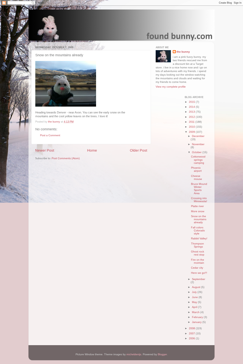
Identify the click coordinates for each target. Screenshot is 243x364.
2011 (192, 121)
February (198, 317)
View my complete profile (171, 86)
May (195, 302)
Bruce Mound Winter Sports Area (199, 189)
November (198, 144)
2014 (192, 106)
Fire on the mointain (197, 261)
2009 (192, 132)
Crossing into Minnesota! (199, 200)
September (198, 279)
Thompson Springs (197, 245)
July (194, 292)
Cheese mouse (196, 177)
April (195, 307)
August (196, 287)
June (195, 297)
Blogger (162, 354)
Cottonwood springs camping (198, 159)
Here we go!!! (199, 272)
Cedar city (197, 267)
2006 (192, 338)
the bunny (183, 51)
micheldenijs (133, 354)
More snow (197, 211)
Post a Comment (50, 135)
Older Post (138, 150)
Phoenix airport (196, 169)
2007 (192, 333)
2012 (192, 117)
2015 (192, 101)
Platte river (197, 206)
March (196, 312)
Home (92, 150)
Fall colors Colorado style (198, 230)
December (198, 136)
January (197, 322)
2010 (192, 126)
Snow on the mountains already (198, 219)
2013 (192, 111)
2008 (192, 328)
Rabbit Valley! (199, 238)
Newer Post (44, 150)
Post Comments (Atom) (66, 158)
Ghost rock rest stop (197, 253)
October (197, 152)
